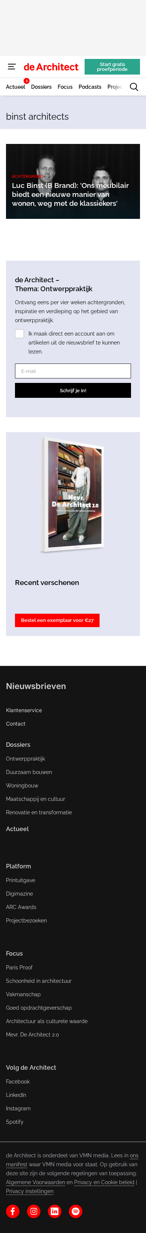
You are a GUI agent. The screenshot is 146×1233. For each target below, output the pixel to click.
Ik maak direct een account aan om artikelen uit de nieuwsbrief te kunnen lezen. (74, 343)
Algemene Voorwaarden (35, 1182)
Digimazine (19, 894)
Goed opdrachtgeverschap (39, 1008)
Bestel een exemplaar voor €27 (57, 620)
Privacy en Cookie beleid (104, 1182)
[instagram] (33, 1211)
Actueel (17, 829)
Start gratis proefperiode (112, 67)
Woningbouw (22, 786)
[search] (134, 86)
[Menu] (12, 66)
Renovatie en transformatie (39, 812)
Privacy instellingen (30, 1191)
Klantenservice (24, 710)
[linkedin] (54, 1211)
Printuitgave (20, 880)
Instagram (18, 1108)
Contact (15, 723)
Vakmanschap (23, 994)
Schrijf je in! (73, 390)
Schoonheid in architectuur (39, 981)
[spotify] (75, 1211)
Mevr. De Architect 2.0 (32, 1035)
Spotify (15, 1122)
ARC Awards (21, 907)
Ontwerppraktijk (25, 759)
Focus (14, 953)
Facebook (18, 1082)
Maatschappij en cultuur (35, 799)
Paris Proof (19, 968)
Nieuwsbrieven (36, 686)
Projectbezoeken (26, 921)
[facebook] (12, 1211)
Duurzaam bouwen (29, 772)
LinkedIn (16, 1095)
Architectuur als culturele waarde (47, 1021)
